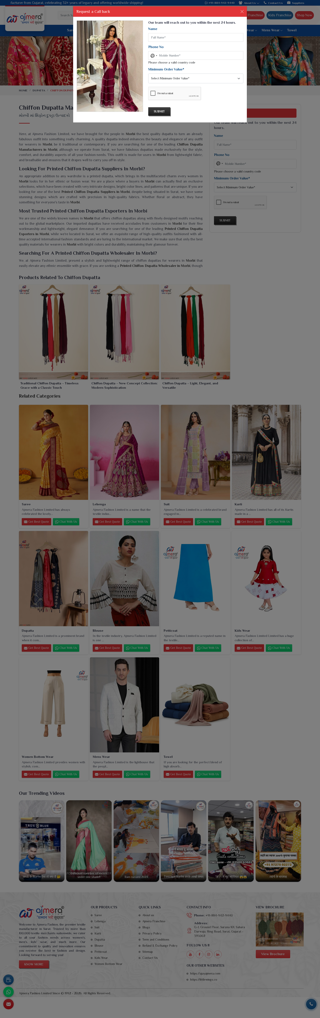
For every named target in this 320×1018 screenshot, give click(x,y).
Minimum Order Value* (166, 69)
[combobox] (153, 55)
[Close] (242, 11)
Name (152, 29)
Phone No (156, 47)
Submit (159, 111)
